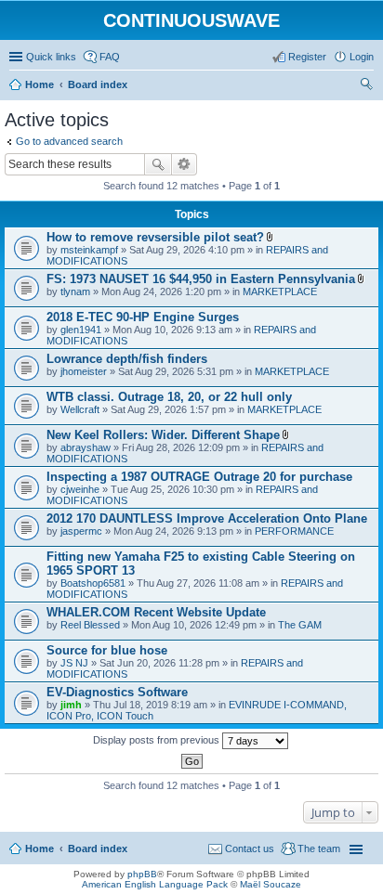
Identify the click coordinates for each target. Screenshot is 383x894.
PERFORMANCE (294, 531)
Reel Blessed (90, 624)
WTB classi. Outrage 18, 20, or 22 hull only (169, 397)
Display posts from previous (157, 739)
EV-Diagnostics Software (117, 692)
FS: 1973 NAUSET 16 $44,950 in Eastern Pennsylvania (200, 279)
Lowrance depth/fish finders (126, 359)
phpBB (142, 874)
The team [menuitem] (318, 848)
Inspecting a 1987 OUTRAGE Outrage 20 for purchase (199, 477)
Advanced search (184, 164)
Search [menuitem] (366, 86)
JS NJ (74, 662)
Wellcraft (79, 409)
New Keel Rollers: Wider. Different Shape (163, 435)
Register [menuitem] (307, 56)
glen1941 (80, 329)
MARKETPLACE (280, 291)
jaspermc (81, 531)
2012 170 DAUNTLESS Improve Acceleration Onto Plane (206, 518)
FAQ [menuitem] (109, 56)
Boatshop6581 (92, 583)
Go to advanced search (69, 141)
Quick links (51, 56)
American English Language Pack (155, 884)
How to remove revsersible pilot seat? (155, 237)
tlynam (75, 291)
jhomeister (83, 371)
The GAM (300, 624)
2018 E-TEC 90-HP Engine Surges (142, 317)
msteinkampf (89, 249)
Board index (97, 848)
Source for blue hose (106, 650)
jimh (71, 704)
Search (158, 164)
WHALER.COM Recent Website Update (156, 612)
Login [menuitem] (362, 56)
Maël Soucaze (270, 884)
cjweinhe (79, 489)
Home (39, 848)
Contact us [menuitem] (249, 848)
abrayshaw (85, 447)
